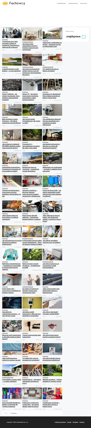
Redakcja (82, 422)
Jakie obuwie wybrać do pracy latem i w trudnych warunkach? (10, 217)
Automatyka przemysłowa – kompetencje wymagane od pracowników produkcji (11, 169)
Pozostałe (5, 39)
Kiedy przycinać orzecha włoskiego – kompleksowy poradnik (31, 265)
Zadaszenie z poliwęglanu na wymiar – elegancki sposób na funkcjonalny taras (52, 44)
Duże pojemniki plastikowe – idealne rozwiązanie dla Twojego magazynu (11, 404)
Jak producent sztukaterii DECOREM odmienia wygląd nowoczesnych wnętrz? (11, 146)
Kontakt (69, 422)
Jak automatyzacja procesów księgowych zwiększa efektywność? (12, 242)
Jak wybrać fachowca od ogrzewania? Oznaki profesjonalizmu (51, 265)
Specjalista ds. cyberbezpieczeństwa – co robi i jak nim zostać (11, 314)
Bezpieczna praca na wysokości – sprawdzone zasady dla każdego (30, 169)
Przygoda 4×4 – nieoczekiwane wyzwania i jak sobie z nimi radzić (31, 146)
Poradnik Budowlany (61, 3)
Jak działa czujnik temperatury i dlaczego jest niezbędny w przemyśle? (31, 314)
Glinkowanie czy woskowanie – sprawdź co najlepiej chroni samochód (52, 169)
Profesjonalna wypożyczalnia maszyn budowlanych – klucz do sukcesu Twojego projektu (32, 242)
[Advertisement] (45, 17)
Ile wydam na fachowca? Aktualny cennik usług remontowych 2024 (30, 290)
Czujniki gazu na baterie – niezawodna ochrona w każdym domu (51, 404)
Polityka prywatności (60, 422)
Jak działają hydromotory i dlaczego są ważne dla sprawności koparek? (51, 146)
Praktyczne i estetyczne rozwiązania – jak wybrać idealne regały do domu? (30, 404)
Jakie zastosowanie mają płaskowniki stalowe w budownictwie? (51, 290)
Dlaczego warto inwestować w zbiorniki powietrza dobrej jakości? (11, 337)
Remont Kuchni (83, 3)
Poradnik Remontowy (73, 3)
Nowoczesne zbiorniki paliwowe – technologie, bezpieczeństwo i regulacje (31, 217)
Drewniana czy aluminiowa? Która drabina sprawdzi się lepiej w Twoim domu (52, 96)
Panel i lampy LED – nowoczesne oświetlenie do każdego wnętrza (11, 290)
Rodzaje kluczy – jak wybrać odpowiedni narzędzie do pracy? (31, 381)
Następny (14, 413)
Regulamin (75, 422)
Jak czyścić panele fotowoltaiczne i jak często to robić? (31, 121)
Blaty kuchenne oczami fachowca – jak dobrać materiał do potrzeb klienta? (11, 121)
